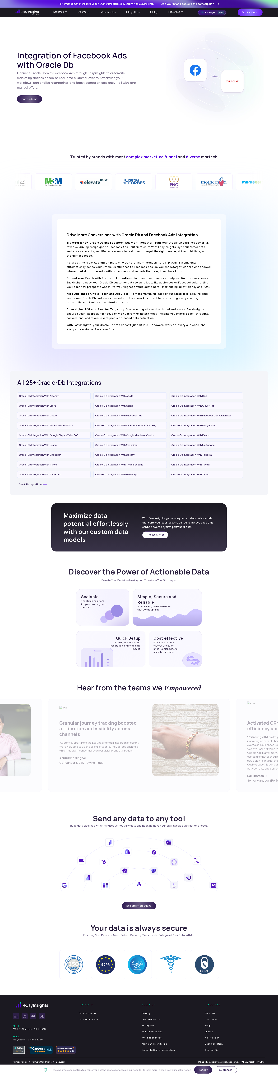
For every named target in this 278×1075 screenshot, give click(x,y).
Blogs (208, 1025)
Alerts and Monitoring (154, 1043)
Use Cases (211, 1019)
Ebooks (209, 1031)
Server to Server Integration (158, 1049)
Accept (203, 1070)
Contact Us (211, 1049)
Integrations (133, 12)
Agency (146, 1013)
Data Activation (88, 1013)
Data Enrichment (88, 1019)
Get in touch (154, 535)
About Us (210, 1013)
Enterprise (148, 1025)
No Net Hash (212, 1037)
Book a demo (250, 12)
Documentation (214, 1043)
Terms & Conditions (41, 1062)
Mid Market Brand (152, 1031)
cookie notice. (184, 1069)
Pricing (154, 12)
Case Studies (108, 12)
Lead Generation (151, 1019)
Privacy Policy (20, 1062)
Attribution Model (152, 1037)
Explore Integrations (138, 905)
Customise (226, 1070)
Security (60, 1062)
